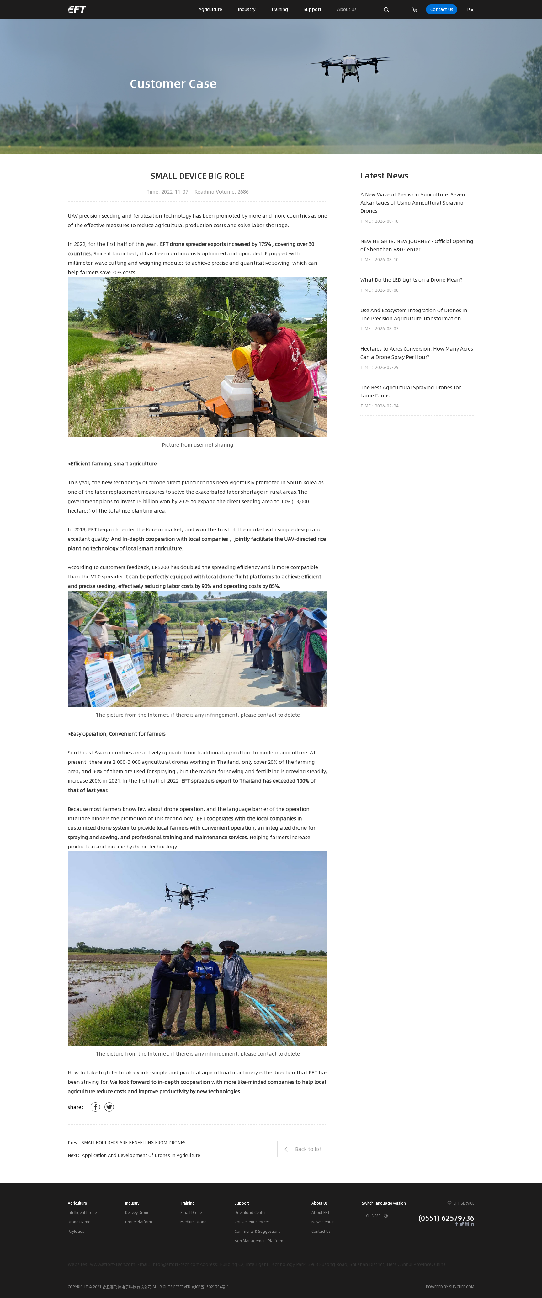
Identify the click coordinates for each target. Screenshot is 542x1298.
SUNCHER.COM (461, 1287)
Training (279, 9)
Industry (246, 9)
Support (312, 9)
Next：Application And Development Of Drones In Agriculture (134, 1155)
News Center (322, 1222)
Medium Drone (193, 1222)
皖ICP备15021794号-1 (210, 1287)
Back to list (308, 1149)
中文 (469, 9)
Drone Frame (79, 1222)
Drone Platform (138, 1222)
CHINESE (373, 1215)
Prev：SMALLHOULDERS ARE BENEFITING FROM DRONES (127, 1143)
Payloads (76, 1231)
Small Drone (191, 1212)
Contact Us (441, 9)
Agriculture (210, 9)
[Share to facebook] (95, 1107)
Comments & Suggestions (257, 1231)
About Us (347, 9)
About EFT (320, 1212)
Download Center (250, 1212)
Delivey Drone (137, 1212)
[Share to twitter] (109, 1107)
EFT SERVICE (464, 1203)
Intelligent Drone (82, 1212)
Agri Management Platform (259, 1240)
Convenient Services (252, 1222)
